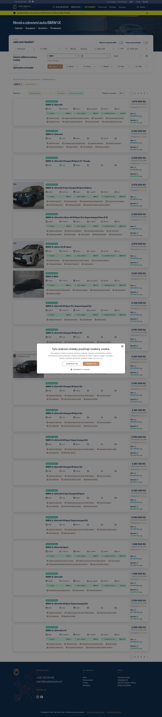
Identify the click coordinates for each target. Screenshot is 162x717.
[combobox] (122, 346)
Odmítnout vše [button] (72, 364)
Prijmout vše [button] (91, 364)
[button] (81, 369)
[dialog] (81, 358)
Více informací (98, 358)
